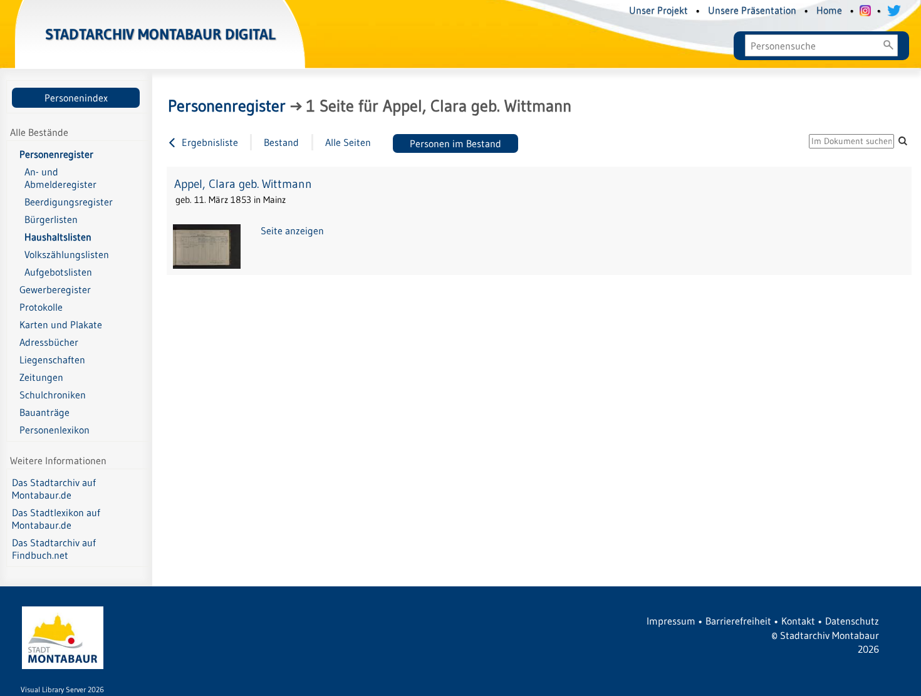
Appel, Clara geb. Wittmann (243, 184)
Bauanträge (44, 412)
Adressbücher (48, 342)
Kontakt (798, 621)
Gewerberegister (55, 289)
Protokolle (41, 307)
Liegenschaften (52, 359)
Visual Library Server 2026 (62, 689)
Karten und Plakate (60, 324)
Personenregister (56, 154)
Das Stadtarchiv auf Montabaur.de (54, 488)
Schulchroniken (52, 394)
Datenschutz (852, 621)
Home (829, 10)
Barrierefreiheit (738, 621)
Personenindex (76, 97)
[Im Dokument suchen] (903, 141)
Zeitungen (41, 377)
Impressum (671, 621)
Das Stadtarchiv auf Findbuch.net (54, 548)
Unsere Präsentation (752, 10)
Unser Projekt (658, 10)
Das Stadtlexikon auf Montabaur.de (56, 518)
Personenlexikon (54, 429)
